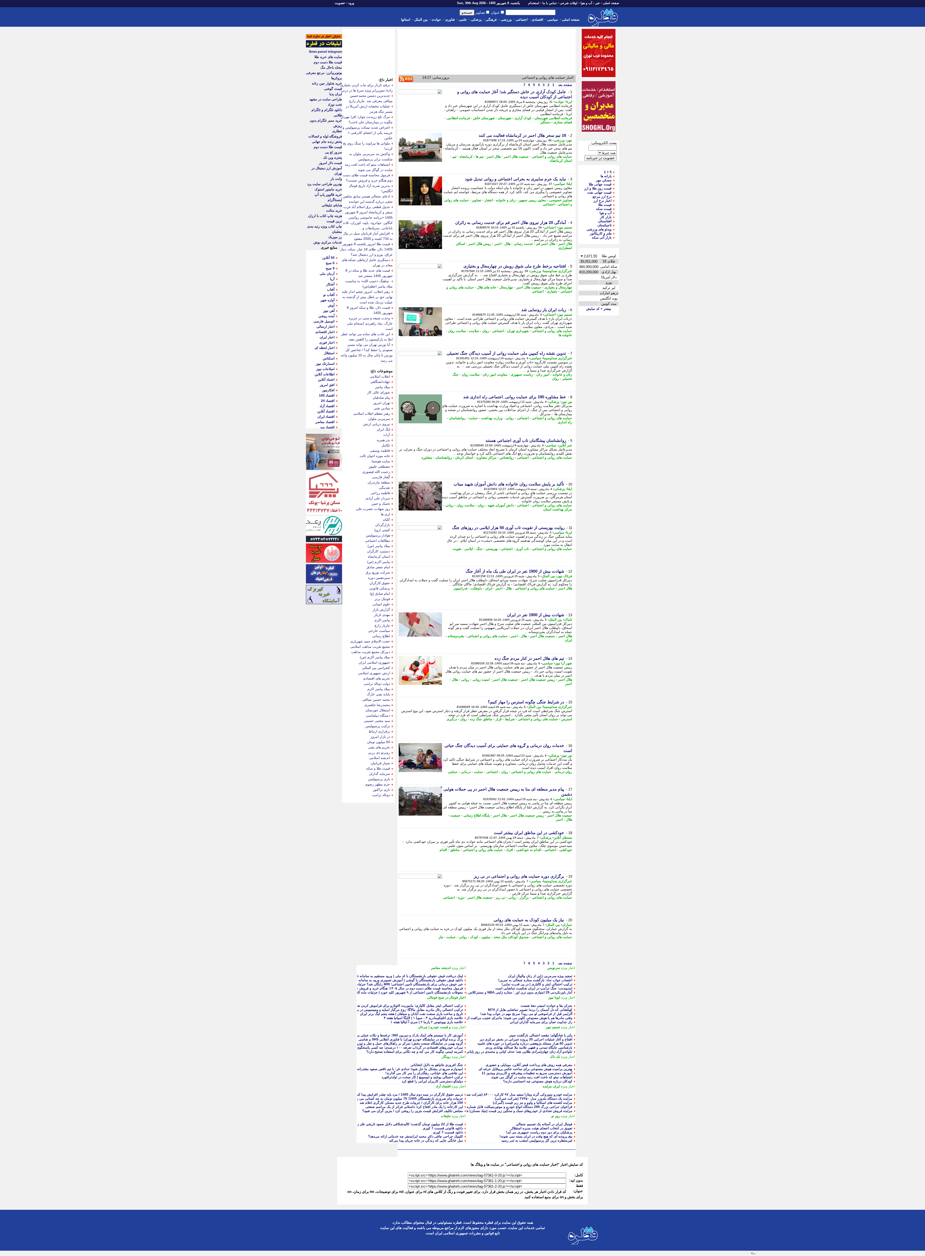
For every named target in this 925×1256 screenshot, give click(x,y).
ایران (488, 588)
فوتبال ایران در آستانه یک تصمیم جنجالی (544, 1124)
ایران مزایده (551, 1086)
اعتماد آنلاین (326, 379)
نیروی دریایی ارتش (376, 424)
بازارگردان (382, 525)
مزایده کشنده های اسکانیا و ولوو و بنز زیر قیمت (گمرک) (532, 1103)
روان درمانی (563, 772)
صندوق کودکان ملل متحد (511, 937)
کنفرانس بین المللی (376, 668)
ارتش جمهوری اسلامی (374, 673)
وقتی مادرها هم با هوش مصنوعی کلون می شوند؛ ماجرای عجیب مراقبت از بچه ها (514, 1018)
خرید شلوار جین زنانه (327, 83)
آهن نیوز (329, 311)
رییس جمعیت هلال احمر (538, 679)
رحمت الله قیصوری (376, 472)
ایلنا (569, 184)
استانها (405, 19)
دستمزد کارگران (378, 551)
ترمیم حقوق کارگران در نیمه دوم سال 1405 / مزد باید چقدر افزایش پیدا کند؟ (408, 1094)
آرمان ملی (327, 273)
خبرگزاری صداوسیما (557, 271)
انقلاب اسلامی (380, 376)
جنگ (479, 549)
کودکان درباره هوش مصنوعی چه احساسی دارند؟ (537, 1081)
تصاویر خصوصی (560, 200)
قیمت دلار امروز (330, 163)
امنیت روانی (481, 679)
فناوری (450, 19)
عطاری (337, 131)
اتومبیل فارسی (324, 321)
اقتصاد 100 (327, 395)
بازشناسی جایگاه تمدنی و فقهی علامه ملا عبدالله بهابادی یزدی (528, 1047)
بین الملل (421, 19)
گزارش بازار (381, 609)
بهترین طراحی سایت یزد (324, 184)
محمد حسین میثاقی (376, 699)
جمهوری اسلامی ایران (374, 662)
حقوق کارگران (380, 583)
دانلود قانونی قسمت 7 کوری (443, 1128)
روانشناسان (457, 418)
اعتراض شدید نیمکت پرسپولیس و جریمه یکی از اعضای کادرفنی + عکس (368, 132)
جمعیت (455, 815)
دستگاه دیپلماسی (378, 715)
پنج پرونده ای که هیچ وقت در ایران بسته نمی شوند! (536, 1136)
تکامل (386, 445)
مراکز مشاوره (486, 457)
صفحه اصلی (611, 3)
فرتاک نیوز (564, 576)
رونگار (446, 1057)
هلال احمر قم (545, 244)
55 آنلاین (328, 258)
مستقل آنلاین (563, 837)
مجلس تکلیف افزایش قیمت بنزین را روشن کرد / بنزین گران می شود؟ (412, 1111)
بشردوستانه (456, 636)
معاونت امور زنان (495, 374)
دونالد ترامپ (381, 795)
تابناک (568, 619)
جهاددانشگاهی (380, 382)
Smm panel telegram (325, 51)
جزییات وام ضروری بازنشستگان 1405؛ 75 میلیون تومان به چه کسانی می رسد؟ (406, 1098)
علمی (463, 19)
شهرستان (504, 118)
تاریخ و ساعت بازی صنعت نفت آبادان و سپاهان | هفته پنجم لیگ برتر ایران (411, 1014)
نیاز (441, 937)
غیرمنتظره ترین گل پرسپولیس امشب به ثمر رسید (536, 1140)
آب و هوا (586, 3)
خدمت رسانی (523, 244)
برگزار (524, 897)
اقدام (443, 850)
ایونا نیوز (554, 997)
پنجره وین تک (332, 157)
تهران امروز (381, 403)
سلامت (474, 331)
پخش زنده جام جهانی (327, 142)
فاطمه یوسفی (380, 450)
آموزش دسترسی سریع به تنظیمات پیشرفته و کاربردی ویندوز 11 (527, 1073)
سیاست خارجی (379, 631)
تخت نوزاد (335, 104)
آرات (386, 435)
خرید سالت (334, 210)
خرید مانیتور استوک (328, 189)
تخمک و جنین (380, 503)
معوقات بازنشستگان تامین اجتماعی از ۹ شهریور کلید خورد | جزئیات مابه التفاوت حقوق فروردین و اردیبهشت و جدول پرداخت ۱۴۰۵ (370, 992)
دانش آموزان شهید (501, 505)
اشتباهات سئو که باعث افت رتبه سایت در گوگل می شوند (531, 1077)
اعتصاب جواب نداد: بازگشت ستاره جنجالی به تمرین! (535, 980)
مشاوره (427, 457)
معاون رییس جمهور (532, 200)
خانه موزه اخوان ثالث (375, 456)
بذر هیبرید (383, 440)
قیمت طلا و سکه (378, 768)
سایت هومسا (381, 461)
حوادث (436, 19)
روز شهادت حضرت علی (373, 509)
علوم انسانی (381, 604)
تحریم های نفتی (379, 747)
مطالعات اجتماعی (377, 541)
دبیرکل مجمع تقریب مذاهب (370, 652)
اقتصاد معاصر (325, 422)
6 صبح (330, 263)
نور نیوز (567, 402)
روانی (510, 418)
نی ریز (500, 897)
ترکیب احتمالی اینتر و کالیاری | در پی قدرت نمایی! (537, 984)
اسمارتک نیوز (325, 364)
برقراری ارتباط (379, 731)
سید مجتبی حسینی (377, 721)
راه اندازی (565, 422)
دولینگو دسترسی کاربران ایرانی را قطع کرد (432, 1081)
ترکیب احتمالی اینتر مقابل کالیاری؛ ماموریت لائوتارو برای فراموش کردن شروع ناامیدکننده (399, 1005)
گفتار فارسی (381, 477)
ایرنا (569, 102)
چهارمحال (506, 287)
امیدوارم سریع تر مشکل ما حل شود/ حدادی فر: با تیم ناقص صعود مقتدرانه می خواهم (402, 1069)
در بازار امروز (380, 737)
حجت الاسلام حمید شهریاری (370, 641)
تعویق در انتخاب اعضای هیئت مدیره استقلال (541, 1128)
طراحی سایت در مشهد (325, 99)
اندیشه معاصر (441, 968)
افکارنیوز (328, 390)
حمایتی (453, 772)
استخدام (533, 3)
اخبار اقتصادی (325, 332)
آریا (332, 279)
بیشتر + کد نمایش (598, 309)
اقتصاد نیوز (327, 427)
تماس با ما (549, 3)
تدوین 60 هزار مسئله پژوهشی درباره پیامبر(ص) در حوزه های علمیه (524, 1043)
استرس (566, 719)
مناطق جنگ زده (481, 719)
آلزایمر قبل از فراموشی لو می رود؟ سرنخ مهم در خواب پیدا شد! (526, 1014)
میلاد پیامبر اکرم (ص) (375, 657)
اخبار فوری (327, 342)
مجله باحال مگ (331, 67)
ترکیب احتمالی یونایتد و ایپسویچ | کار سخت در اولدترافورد (422, 1077)
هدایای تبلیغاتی (332, 205)
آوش (331, 305)
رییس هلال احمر (479, 244)
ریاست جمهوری (522, 374)
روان (485, 331)
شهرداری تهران (518, 331)
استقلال (329, 353)
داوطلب (476, 588)
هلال (507, 244)
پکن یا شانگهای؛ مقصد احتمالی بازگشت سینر (540, 1035)
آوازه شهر (327, 300)
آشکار (330, 284)
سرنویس (553, 968)
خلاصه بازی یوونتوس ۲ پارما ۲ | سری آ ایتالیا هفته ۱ (426, 1022)
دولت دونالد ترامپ (377, 684)
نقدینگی (384, 488)
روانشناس (507, 457)
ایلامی (468, 549)
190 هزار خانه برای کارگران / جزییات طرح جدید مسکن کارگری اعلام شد (411, 1103)
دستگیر (545, 122)
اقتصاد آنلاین (326, 411)
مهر (569, 140)
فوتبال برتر (382, 599)
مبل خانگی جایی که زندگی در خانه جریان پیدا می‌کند (426, 1140)
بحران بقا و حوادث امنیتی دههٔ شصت (546, 1005)
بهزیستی (492, 549)
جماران (567, 925)
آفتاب (331, 289)
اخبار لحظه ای (325, 348)
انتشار (488, 200)
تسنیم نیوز (565, 227)
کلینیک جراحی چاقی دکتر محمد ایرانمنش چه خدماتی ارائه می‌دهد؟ (415, 1136)
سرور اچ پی (333, 152)
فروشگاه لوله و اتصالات (325, 136)
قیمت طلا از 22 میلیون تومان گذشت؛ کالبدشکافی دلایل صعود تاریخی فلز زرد (408, 1124)
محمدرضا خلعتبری (377, 705)
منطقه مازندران (379, 482)
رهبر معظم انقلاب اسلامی (371, 413)
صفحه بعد (564, 85)
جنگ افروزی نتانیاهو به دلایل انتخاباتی (436, 1065)
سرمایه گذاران (379, 774)
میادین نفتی (382, 408)
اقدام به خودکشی (528, 850)
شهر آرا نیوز (563, 663)
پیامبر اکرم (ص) (378, 562)
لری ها (385, 514)
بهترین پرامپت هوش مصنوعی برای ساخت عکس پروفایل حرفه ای (525, 1069)
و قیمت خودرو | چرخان (434, 1027)
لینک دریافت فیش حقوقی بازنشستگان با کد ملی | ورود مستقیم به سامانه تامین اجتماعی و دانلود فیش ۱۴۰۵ (387, 976)
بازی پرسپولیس (379, 779)
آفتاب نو (329, 295)
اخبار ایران (327, 337)
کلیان (386, 519)
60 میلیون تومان (378, 742)
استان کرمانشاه (561, 161)
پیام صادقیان (381, 397)
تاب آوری (522, 549)
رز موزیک (335, 237)
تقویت (457, 549)
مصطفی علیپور (379, 466)
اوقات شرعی (568, 3)
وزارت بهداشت (491, 418)
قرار (499, 719)
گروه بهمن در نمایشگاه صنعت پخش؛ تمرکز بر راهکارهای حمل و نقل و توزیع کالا (406, 1043)
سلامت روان (457, 331)
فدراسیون (461, 588)
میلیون (485, 937)
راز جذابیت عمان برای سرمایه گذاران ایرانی (541, 1022)
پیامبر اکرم (382, 620)
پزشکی (476, 19)
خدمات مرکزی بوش (327, 242)
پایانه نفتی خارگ (378, 694)
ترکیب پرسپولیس (377, 726)
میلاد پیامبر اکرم (378, 689)
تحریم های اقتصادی (376, 678)
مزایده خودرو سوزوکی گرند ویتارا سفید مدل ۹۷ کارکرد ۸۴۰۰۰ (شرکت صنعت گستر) (512, 1094)
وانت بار (336, 179)
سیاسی (552, 19)
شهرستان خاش (484, 118)
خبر (597, 3)
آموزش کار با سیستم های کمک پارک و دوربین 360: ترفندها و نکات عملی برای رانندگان (402, 1035)
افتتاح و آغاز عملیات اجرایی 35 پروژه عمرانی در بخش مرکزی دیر (526, 1039)
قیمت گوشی (333, 89)
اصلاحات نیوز (325, 369)
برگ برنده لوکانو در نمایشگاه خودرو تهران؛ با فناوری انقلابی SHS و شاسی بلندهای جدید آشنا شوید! (393, 1039)
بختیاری (552, 291)
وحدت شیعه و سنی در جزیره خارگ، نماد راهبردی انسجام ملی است (370, 323)
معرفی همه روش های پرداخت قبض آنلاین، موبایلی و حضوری (529, 1065)
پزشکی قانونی (379, 588)
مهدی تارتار (382, 615)
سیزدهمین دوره (379, 578)
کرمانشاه (466, 156)
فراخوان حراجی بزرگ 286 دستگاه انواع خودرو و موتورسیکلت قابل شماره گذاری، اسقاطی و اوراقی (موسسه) (493, 1107)
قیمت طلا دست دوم (328, 62)
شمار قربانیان (380, 763)
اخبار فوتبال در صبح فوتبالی (446, 997)
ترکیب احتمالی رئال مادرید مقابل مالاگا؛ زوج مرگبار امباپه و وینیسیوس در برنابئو (406, 1010)
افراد (509, 850)
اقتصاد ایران (326, 417)
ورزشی (506, 19)
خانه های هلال (486, 287)
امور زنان (542, 374)
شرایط (510, 719)
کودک (474, 937)
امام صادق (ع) (380, 593)
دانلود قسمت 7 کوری (448, 1132)
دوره (461, 897)
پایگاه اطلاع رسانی (476, 815)
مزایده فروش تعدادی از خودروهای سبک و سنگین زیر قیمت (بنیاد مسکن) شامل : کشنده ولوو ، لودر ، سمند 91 (494, 1111)
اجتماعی (522, 19)
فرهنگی (491, 19)
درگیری (452, 719)
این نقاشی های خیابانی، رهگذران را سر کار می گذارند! (424, 1073)
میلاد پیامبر (382, 387)
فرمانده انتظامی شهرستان (553, 118)
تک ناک (555, 1057)
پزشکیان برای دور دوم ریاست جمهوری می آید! (539, 1132)
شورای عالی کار (378, 392)
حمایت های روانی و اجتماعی (552, 156)
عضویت (340, 3)
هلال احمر (494, 156)
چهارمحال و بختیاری (558, 287)
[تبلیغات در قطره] (324, 46)
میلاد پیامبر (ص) (379, 546)
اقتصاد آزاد (443, 1086)
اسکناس (329, 358)
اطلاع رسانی (381, 636)
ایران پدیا (335, 94)
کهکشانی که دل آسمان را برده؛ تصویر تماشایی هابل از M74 (530, 1010)
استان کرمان (464, 457)
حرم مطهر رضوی (377, 784)
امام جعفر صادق (378, 567)
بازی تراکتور (381, 790)
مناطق (455, 850)
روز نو (555, 1116)
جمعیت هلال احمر (516, 156)
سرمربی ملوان (379, 419)
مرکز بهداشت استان (557, 509)
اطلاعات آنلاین (325, 374)
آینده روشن (326, 316)
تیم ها (479, 156)
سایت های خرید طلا (328, 57)
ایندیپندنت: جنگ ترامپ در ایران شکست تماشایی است (533, 988)
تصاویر (476, 200)
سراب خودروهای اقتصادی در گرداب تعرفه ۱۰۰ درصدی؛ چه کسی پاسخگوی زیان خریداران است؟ (394, 1047)
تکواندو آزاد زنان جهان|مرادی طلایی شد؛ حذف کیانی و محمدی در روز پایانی (519, 1051)
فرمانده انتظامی (458, 118)
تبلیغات (446, 1116)
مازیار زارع (382, 625)
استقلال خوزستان (377, 710)
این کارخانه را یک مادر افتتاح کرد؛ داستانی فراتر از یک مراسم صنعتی (414, 1107)
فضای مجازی (563, 122)
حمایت (473, 418)
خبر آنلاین (565, 445)
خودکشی (565, 850)
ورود (351, 3)
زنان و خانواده (505, 200)
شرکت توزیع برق (378, 572)
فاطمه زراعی (380, 493)
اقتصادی (537, 19)
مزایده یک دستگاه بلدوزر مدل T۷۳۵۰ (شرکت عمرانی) (533, 1098)
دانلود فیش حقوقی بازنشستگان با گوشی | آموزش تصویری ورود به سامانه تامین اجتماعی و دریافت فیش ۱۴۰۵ (385, 980)
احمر (497, 244)
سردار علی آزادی (377, 498)
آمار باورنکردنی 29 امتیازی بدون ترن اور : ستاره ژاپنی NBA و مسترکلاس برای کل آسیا (510, 992)
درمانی (466, 772)
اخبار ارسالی (326, 326)
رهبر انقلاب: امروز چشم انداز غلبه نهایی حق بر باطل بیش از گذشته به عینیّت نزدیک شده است (367, 297)
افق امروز (327, 385)
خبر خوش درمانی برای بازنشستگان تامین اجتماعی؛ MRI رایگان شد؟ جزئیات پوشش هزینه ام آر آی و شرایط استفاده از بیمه (376, 984)
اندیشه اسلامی (379, 758)
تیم (454, 156)
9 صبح (330, 268)
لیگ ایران (383, 429)
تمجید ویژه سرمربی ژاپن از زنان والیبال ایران (540, 976)
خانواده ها (565, 335)
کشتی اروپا (382, 530)
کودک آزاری (523, 118)
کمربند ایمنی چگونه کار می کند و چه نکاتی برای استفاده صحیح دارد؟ (414, 1051)
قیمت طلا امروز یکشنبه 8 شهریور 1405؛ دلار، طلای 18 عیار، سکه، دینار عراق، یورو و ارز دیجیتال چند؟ (366, 249)
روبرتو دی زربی (379, 752)
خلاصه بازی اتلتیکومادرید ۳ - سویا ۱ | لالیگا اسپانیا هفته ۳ (423, 1018)
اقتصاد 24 (328, 401)
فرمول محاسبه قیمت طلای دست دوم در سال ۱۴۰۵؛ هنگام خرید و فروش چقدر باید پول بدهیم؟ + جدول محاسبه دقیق (380, 988)
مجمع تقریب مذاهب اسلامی (370, 646)
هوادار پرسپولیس (378, 535)
